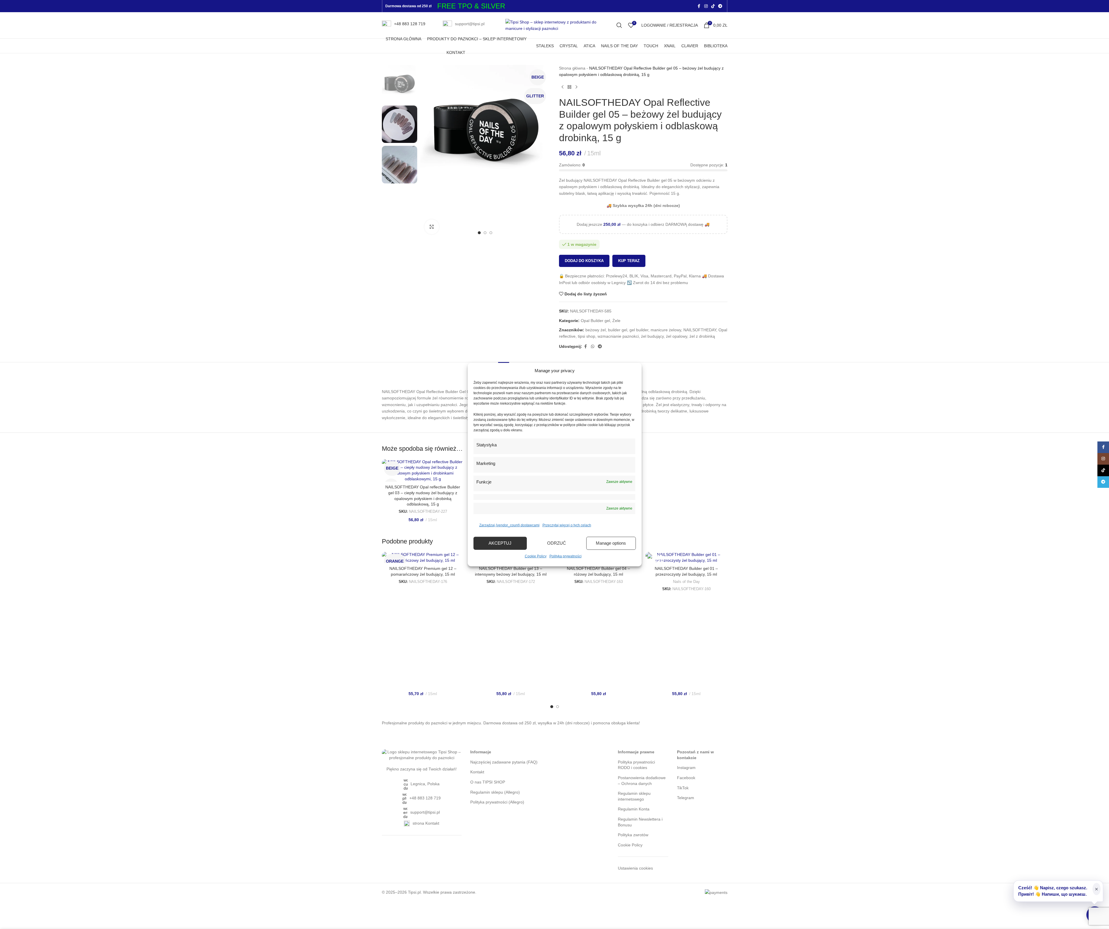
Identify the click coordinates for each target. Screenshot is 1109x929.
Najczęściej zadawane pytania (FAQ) (504, 762)
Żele (616, 320)
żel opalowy (676, 336)
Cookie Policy (536, 556)
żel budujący (652, 336)
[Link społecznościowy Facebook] (699, 6)
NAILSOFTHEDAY (699, 330)
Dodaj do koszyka (584, 261)
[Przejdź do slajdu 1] (479, 232)
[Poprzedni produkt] (562, 87)
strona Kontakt (426, 823)
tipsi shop (586, 336)
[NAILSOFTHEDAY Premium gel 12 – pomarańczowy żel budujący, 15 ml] (423, 557)
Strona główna (572, 68)
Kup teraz (629, 261)
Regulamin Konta (633, 809)
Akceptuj (500, 543)
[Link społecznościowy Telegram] (720, 6)
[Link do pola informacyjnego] (403, 25)
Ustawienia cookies (635, 868)
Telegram (685, 797)
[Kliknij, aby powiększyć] (431, 226)
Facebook (686, 777)
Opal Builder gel (595, 320)
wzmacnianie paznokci (618, 336)
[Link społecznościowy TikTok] (712, 6)
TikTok (683, 788)
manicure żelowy (666, 330)
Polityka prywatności (565, 556)
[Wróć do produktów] (569, 87)
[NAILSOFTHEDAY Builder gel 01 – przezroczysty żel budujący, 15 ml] (686, 557)
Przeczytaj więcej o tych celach (566, 525)
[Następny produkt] (576, 87)
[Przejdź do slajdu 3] (490, 232)
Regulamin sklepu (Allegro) (495, 792)
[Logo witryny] (554, 25)
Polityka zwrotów (633, 834)
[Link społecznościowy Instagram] (706, 6)
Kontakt (477, 772)
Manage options (611, 543)
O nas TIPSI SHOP (487, 782)
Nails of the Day (686, 581)
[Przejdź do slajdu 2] (485, 232)
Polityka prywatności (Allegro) (497, 802)
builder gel (617, 330)
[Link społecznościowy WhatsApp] (592, 346)
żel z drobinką (702, 336)
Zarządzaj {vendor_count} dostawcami (509, 525)
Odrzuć (556, 543)
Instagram (686, 767)
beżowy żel (595, 330)
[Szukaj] (619, 25)
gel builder (638, 330)
